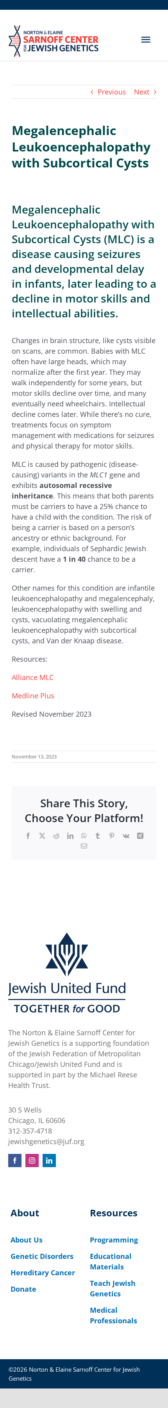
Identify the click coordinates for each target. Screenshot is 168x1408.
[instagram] (32, 1160)
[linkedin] (49, 1160)
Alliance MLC (33, 677)
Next (141, 91)
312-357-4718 (30, 1131)
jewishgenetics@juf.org (46, 1141)
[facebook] (14, 1160)
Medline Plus (33, 695)
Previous (112, 91)
